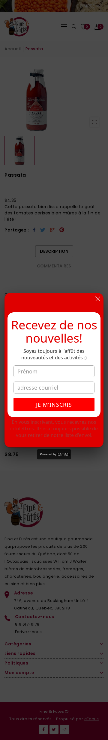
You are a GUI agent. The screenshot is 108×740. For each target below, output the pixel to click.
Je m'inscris (54, 404)
